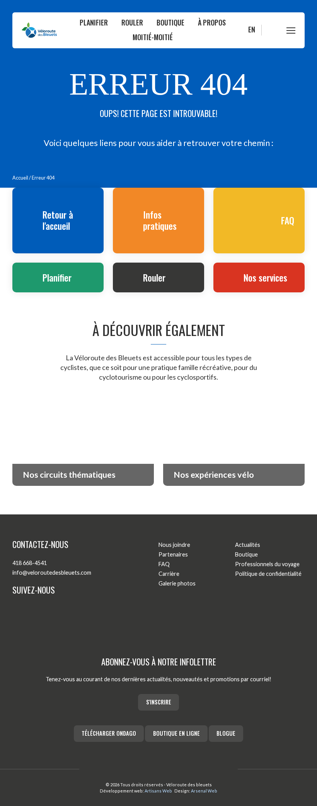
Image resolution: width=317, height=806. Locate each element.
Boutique (170, 22)
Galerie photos (177, 583)
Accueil (20, 178)
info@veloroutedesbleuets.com (51, 572)
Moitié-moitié (153, 37)
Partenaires (173, 554)
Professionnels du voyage (267, 564)
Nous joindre (174, 544)
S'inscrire (158, 702)
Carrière (168, 573)
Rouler (132, 22)
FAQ (164, 564)
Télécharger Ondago (109, 733)
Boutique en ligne (176, 733)
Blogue (225, 733)
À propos (212, 22)
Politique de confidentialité (268, 573)
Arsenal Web (204, 790)
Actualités (247, 544)
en (251, 29)
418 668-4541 (29, 563)
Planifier (94, 22)
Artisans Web (158, 790)
